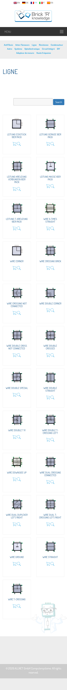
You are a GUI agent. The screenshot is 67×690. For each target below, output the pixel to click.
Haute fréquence (43, 53)
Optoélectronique (32, 48)
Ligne (34, 45)
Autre (9, 48)
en (18, 3)
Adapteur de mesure (25, 53)
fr (35, 3)
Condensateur (57, 45)
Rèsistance (43, 45)
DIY (58, 48)
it (44, 3)
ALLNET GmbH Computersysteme (33, 668)
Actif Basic (8, 45)
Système (18, 48)
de (27, 3)
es (52, 3)
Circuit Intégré (48, 48)
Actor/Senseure (22, 45)
